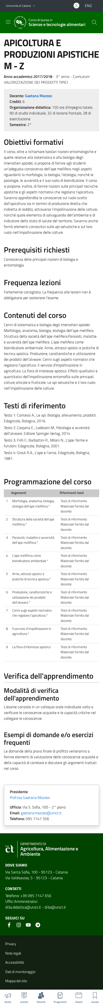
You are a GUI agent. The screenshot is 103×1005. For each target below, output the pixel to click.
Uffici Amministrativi (21, 901)
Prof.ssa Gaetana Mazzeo (30, 797)
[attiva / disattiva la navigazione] (8, 22)
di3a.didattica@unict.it (23, 907)
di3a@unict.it (55, 907)
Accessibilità (14, 962)
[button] (34, 6)
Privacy (10, 944)
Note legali (13, 953)
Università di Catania (18, 5)
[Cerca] (94, 22)
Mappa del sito (16, 981)
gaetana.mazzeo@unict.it (41, 813)
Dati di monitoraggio (20, 971)
